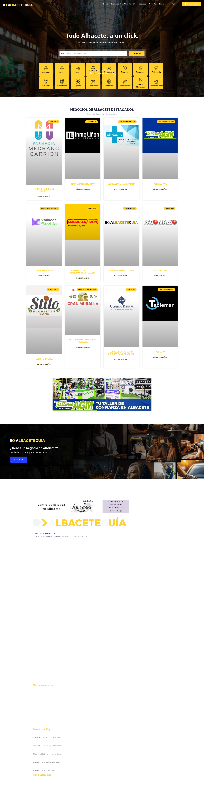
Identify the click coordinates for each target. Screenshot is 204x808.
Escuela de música (40, 783)
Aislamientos (38, 807)
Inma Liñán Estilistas (83, 184)
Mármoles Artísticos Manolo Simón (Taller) (82, 271)
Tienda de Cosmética (41, 800)
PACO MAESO (160, 270)
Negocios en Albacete (147, 4)
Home (105, 4)
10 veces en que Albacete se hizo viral (53, 742)
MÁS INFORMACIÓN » (44, 197)
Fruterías (36, 785)
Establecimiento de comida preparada (48, 778)
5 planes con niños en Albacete (49, 750)
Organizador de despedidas (44, 790)
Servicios (162, 4)
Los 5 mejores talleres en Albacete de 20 (54, 733)
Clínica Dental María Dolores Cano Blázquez (121, 353)
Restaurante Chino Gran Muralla (82, 340)
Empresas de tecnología (42, 792)
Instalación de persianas (42, 781)
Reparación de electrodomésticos (46, 788)
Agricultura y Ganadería (42, 795)
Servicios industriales (41, 804)
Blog (173, 4)
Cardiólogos (37, 797)
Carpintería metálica (41, 802)
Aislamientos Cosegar (121, 270)
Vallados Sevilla (44, 270)
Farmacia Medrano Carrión (44, 190)
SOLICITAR (18, 459)
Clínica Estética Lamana (121, 184)
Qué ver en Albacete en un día (49, 766)
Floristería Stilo (44, 359)
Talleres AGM (160, 184)
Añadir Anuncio (192, 4)
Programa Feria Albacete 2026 (123, 4)
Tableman (160, 352)
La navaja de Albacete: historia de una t (54, 758)
